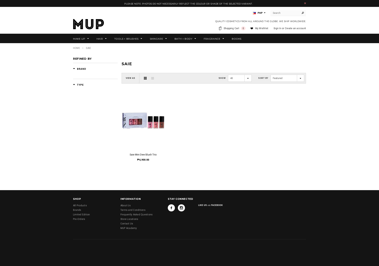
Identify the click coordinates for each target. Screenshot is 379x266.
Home (76, 48)
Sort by (263, 78)
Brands (77, 210)
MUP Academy (128, 228)
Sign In (277, 28)
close (305, 3)
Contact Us (126, 223)
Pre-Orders (79, 219)
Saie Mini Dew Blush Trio (143, 154)
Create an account (295, 28)
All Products (80, 205)
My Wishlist (261, 28)
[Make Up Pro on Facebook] (171, 207)
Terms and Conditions (132, 210)
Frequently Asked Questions (136, 214)
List (152, 78)
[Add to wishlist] (143, 116)
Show (222, 78)
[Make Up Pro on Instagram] (181, 207)
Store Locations (129, 219)
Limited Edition (81, 214)
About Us (125, 205)
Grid (145, 78)
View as (130, 78)
